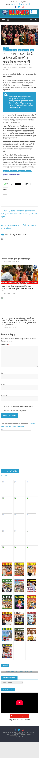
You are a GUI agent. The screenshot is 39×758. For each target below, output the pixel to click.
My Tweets (4, 475)
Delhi (9, 50)
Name (3, 373)
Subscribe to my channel (20, 716)
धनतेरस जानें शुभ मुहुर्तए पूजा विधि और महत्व (16, 259)
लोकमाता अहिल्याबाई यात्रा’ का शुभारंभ (20, 4)
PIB (19, 50)
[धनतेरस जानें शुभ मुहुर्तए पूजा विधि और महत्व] (19, 239)
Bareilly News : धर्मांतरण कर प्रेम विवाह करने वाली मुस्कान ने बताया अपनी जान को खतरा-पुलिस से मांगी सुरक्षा (19, 214)
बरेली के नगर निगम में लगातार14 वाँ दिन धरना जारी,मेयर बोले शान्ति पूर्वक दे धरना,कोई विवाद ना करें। (17, 288)
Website (4, 395)
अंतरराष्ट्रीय (25, 50)
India (15, 50)
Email (3, 384)
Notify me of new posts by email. (15, 410)
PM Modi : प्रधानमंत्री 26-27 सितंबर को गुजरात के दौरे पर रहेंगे (18, 226)
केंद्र (32, 50)
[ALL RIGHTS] (3, 20)
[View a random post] (35, 20)
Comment (5, 345)
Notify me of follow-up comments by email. (18, 407)
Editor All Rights (23, 64)
